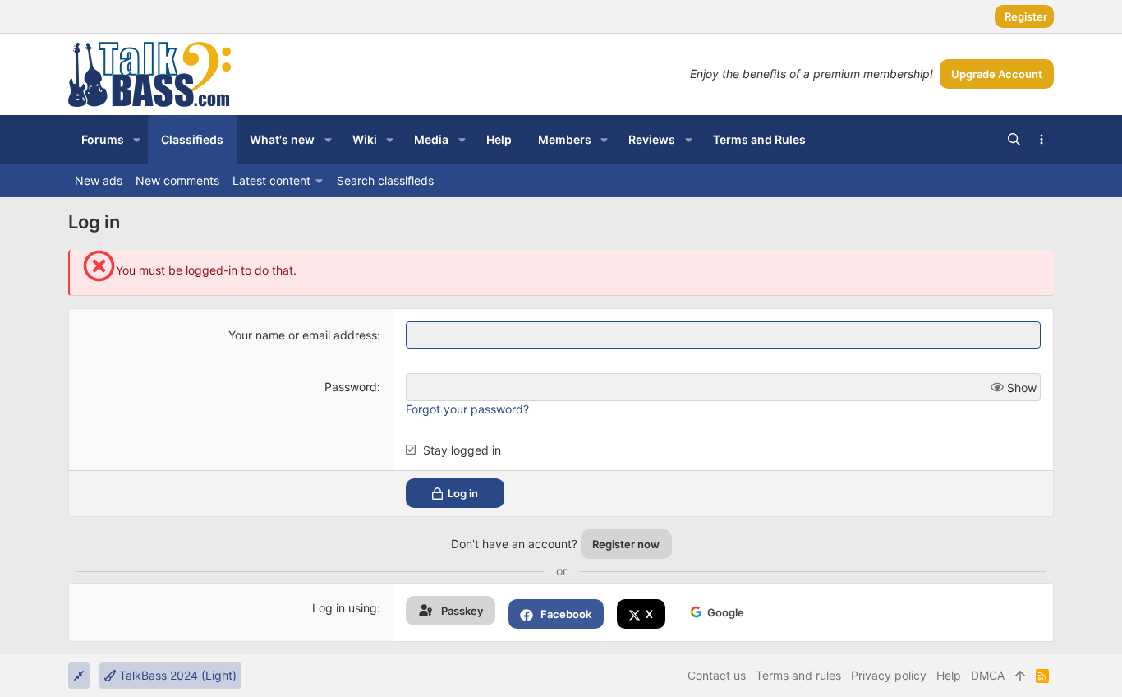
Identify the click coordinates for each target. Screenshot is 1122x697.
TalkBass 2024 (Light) (176, 675)
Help (948, 675)
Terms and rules (798, 675)
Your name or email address (302, 335)
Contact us (716, 675)
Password (350, 387)
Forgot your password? (467, 409)
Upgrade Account (996, 74)
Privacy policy (889, 675)
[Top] (1020, 675)
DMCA (988, 675)
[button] (137, 140)
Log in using (344, 608)
